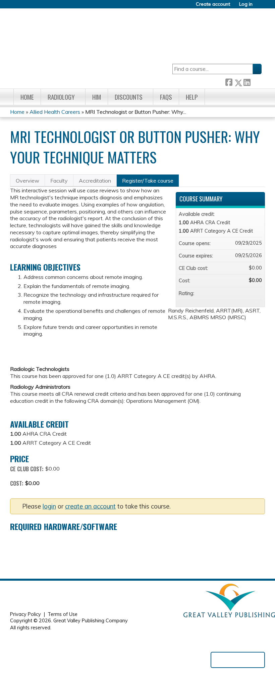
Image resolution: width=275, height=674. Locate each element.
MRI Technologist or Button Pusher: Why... (135, 111)
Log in (246, 4)
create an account (90, 506)
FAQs (166, 97)
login (49, 506)
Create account (213, 4)
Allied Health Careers (55, 111)
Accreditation (95, 180)
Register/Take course (147, 180)
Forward (256, 81)
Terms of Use (62, 614)
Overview (27, 180)
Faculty (59, 180)
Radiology (61, 97)
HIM (96, 97)
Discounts (129, 97)
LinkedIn (246, 81)
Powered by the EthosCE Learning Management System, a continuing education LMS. (238, 660)
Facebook (228, 81)
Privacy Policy (25, 614)
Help (192, 97)
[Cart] (260, 6)
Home (27, 97)
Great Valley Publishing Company (90, 621)
